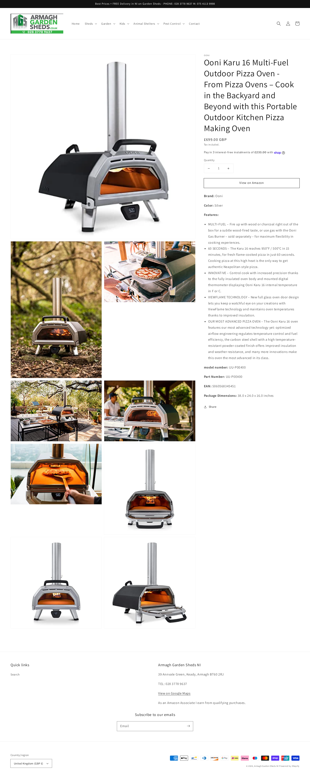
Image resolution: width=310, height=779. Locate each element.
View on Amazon (251, 183)
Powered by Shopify (289, 766)
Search (15, 674)
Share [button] (213, 407)
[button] (90, 23)
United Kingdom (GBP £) (28, 763)
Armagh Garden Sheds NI (266, 766)
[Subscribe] (188, 726)
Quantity (209, 160)
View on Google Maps (174, 693)
